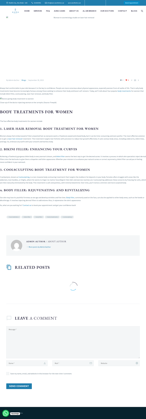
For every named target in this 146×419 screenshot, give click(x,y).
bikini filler (60, 156)
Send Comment (19, 386)
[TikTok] (96, 3)
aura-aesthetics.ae (74, 3)
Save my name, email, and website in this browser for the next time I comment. (41, 373)
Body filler (70, 197)
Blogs (134, 11)
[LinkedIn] (21, 224)
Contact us (27, 205)
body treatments (124, 91)
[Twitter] (11, 224)
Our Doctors (107, 11)
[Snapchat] (100, 3)
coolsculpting (67, 217)
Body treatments (52, 217)
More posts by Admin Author (40, 247)
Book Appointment (131, 3)
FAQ (48, 11)
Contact (122, 11)
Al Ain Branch (89, 11)
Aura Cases (59, 11)
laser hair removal (15, 139)
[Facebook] (90, 3)
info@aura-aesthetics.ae (55, 3)
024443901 (37, 3)
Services (38, 11)
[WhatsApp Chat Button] (5, 413)
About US (74, 11)
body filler (39, 217)
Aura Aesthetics (13, 217)
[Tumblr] (18, 224)
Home (27, 11)
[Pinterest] (14, 224)
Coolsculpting (24, 177)
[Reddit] (24, 224)
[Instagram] (93, 3)
